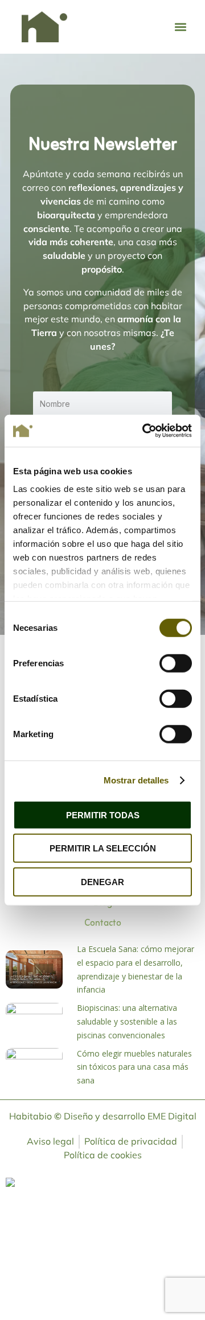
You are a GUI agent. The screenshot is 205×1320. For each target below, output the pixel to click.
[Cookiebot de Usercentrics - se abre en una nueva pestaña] (144, 430)
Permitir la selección (103, 848)
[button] (180, 26)
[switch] (175, 663)
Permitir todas (103, 814)
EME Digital (171, 1116)
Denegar (102, 881)
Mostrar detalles (136, 780)
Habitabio (35, 1116)
